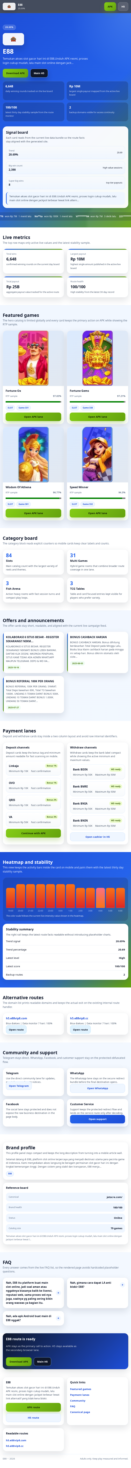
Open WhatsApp (97, 1088)
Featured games (80, 1389)
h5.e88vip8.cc (15, 1446)
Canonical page (80, 1412)
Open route (16, 1029)
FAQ (72, 1406)
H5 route (33, 1417)
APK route (33, 1407)
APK (110, 6)
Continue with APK (33, 833)
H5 (123, 6)
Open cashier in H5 (97, 836)
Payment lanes (79, 1394)
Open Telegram (19, 1085)
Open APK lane (33, 416)
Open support (98, 1119)
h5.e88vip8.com (16, 1440)
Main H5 (39, 73)
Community (77, 1400)
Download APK (15, 73)
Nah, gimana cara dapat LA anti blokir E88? (90, 1284)
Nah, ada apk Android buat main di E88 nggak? (28, 1318)
